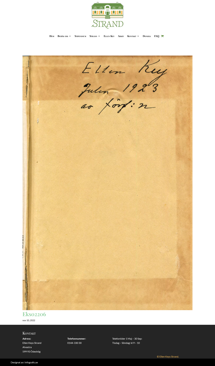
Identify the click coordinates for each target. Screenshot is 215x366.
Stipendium (80, 36)
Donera (147, 36)
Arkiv (121, 36)
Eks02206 (34, 314)
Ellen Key (109, 36)
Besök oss (63, 36)
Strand (93, 36)
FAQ (156, 36)
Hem (51, 36)
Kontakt (131, 36)
